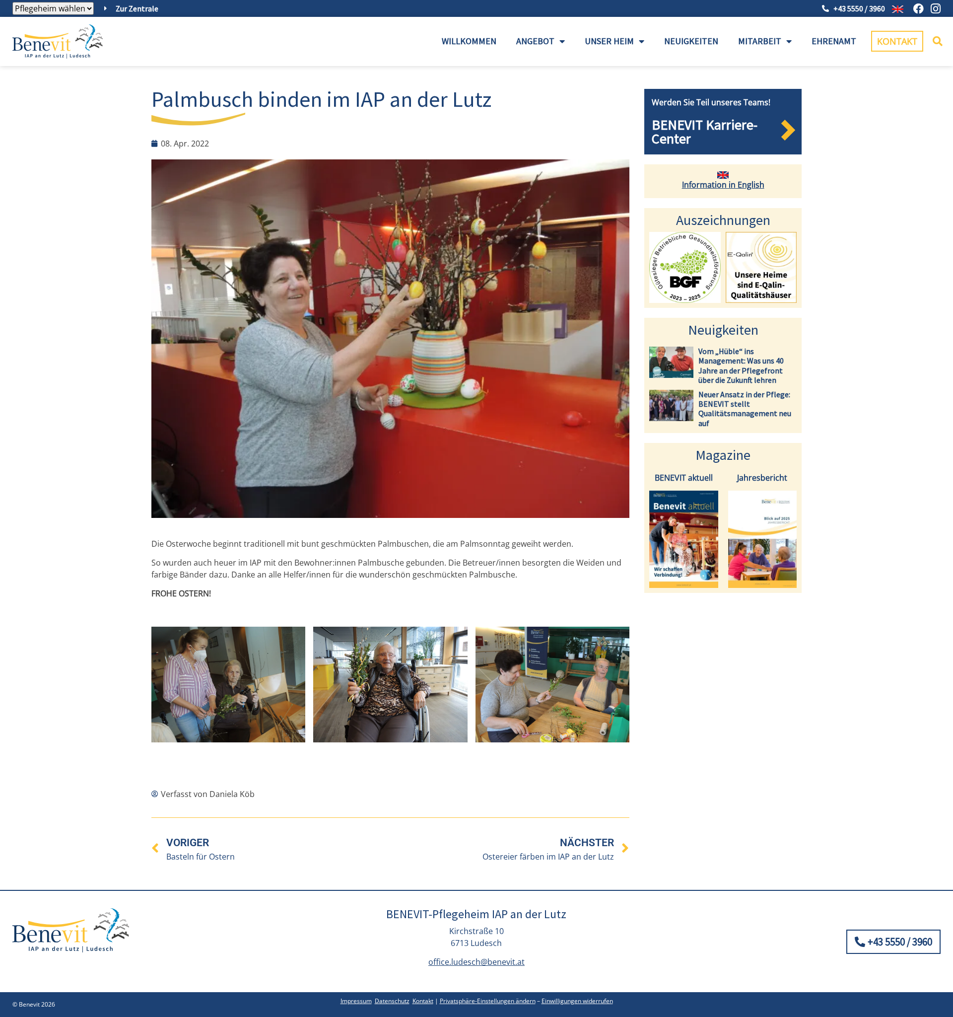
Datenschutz (392, 1001)
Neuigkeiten (691, 41)
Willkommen (469, 41)
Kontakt (422, 1001)
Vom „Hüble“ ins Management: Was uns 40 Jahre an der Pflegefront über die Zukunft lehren (741, 365)
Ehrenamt (834, 41)
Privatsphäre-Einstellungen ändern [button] (488, 1001)
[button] (938, 41)
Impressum (356, 1001)
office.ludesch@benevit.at (476, 961)
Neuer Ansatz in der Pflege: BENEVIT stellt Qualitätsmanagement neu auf (744, 408)
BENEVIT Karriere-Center (704, 131)
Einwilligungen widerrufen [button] (577, 1001)
